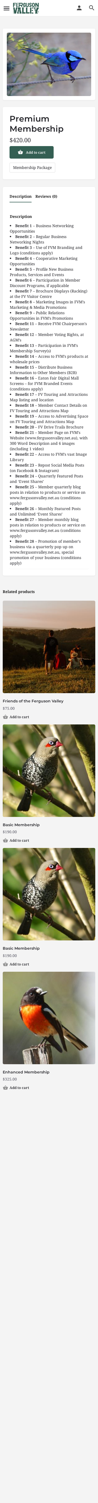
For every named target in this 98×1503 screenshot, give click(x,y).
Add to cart (35, 152)
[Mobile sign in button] (79, 7)
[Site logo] (26, 8)
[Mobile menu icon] (6, 8)
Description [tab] (21, 196)
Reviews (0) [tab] (46, 196)
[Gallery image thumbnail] (49, 64)
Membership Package (32, 167)
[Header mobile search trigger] (91, 7)
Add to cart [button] (19, 717)
